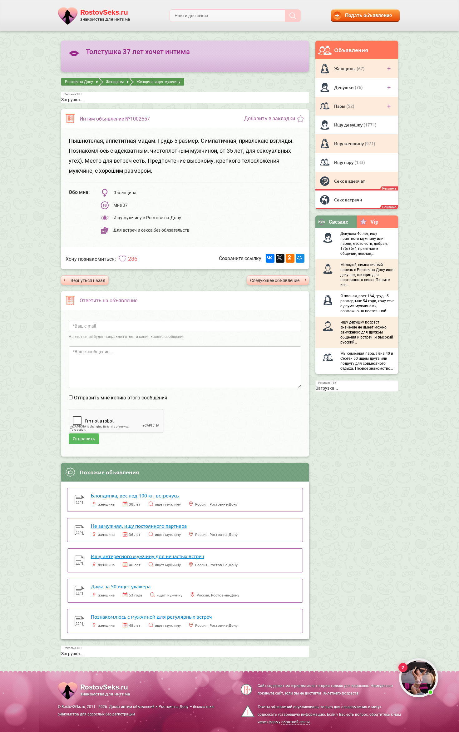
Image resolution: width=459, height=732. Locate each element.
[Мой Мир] (300, 258)
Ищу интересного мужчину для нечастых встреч (147, 556)
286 (132, 258)
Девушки (344, 87)
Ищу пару (344, 162)
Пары (340, 106)
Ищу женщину (349, 143)
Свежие (338, 221)
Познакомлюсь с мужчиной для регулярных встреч (151, 616)
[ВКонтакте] (270, 258)
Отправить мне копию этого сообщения (120, 398)
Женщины (345, 69)
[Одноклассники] (290, 258)
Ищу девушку (348, 125)
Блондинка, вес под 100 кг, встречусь (135, 495)
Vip (374, 221)
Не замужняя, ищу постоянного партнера (139, 525)
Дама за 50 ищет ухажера (121, 586)
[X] (280, 258)
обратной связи (295, 722)
